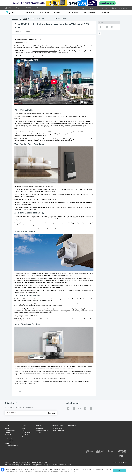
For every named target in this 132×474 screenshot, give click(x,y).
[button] (16, 403)
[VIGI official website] (38, 8)
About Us (7, 428)
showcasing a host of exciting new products (45, 51)
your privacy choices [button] (69, 471)
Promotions (72, 426)
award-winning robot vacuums (30, 366)
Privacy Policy (8, 437)
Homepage (15, 19)
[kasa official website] (8, 8)
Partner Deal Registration (41, 430)
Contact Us (7, 432)
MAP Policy (38, 432)
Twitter (112, 27)
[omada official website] (28, 8)
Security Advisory (26, 432)
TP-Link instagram (74, 408)
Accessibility (8, 443)
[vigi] (122, 456)
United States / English (120, 8)
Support (84, 8)
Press (24, 426)
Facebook (101, 27)
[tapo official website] (18, 8)
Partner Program (39, 428)
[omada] (122, 451)
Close (118, 3)
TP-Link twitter (91, 408)
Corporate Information (10, 430)
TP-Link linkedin (85, 408)
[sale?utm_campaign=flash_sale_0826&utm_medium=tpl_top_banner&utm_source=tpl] (66, 3)
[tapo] (111, 451)
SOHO (25, 19)
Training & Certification (58, 430)
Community (93, 8)
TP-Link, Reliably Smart (9, 12)
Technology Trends (57, 428)
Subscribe (51, 413)
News (23, 428)
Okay (119, 470)
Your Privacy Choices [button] (10, 439)
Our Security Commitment (11, 445)
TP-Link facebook (68, 408)
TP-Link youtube (79, 408)
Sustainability (8, 434)
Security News (25, 434)
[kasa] (100, 451)
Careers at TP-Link (9, 441)
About (7, 426)
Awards (24, 437)
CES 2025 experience (75, 381)
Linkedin (107, 27)
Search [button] (126, 12)
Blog (21, 19)
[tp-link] (89, 451)
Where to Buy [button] (104, 8)
